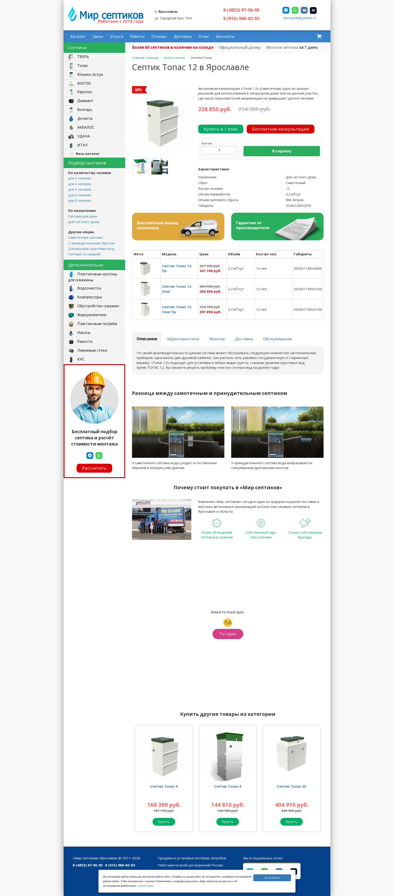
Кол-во (207, 143)
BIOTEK (83, 83)
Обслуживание (277, 338)
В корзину (281, 151)
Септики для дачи (82, 216)
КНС (80, 359)
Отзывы (159, 36)
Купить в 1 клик (221, 129)
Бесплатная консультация (280, 129)
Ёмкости (84, 341)
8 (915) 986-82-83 (241, 18)
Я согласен (272, 878)
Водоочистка (88, 288)
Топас (82, 65)
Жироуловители (91, 314)
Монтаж (217, 338)
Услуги (116, 36)
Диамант (84, 100)
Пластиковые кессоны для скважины (92, 276)
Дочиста (84, 118)
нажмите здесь (145, 885)
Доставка (183, 36)
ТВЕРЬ (82, 56)
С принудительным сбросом (91, 243)
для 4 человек (79, 184)
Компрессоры (89, 297)
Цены (98, 36)
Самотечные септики (85, 237)
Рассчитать (94, 468)
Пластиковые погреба (96, 323)
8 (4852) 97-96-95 (241, 10)
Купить (164, 821)
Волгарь (84, 109)
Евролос (84, 92)
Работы (137, 36)
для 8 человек (79, 200)
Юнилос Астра (89, 74)
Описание (147, 338)
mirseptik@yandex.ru (299, 17)
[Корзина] (319, 36)
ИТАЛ (82, 145)
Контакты (225, 36)
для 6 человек (79, 195)
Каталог (78, 36)
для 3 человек (79, 178)
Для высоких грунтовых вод (91, 248)
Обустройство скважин (97, 305)
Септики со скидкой (84, 254)
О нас (204, 36)
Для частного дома (83, 221)
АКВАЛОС (85, 127)
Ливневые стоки (91, 350)
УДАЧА (83, 136)
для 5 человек (79, 189)
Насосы (83, 332)
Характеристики (183, 338)
